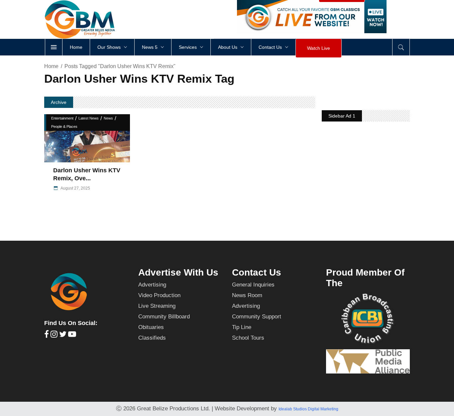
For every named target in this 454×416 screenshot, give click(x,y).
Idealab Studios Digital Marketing (308, 409)
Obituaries (151, 327)
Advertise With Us (178, 272)
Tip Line (241, 327)
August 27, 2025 (75, 188)
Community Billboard (164, 316)
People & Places (64, 126)
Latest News (88, 118)
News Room (247, 295)
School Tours (248, 338)
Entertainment (62, 118)
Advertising (152, 285)
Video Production (159, 295)
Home (51, 66)
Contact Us (256, 272)
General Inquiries (253, 285)
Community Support (256, 316)
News (108, 118)
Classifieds (152, 338)
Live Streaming (156, 306)
